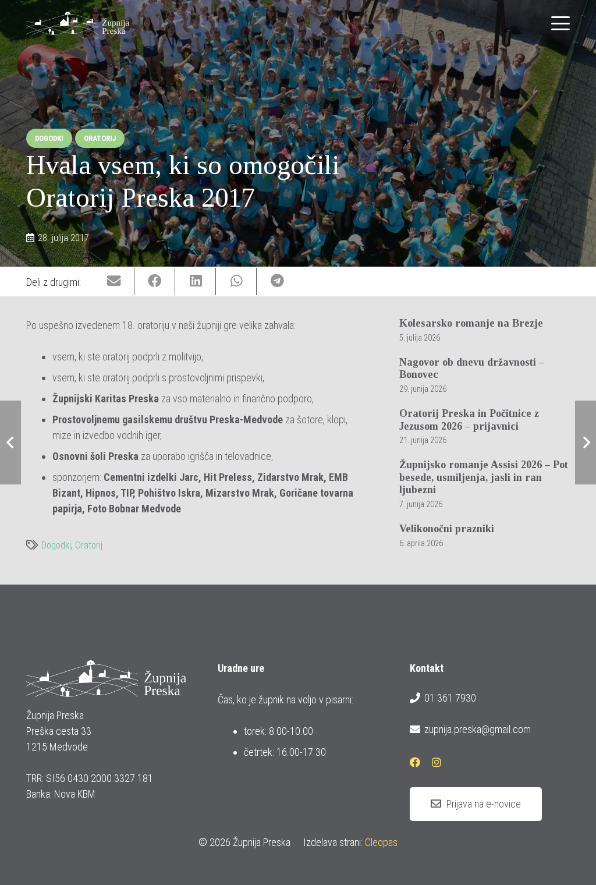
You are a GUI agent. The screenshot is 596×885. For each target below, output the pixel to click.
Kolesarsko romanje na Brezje (471, 323)
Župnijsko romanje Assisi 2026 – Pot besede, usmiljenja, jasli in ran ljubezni (483, 477)
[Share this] (154, 281)
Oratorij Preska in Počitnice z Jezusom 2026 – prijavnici (469, 420)
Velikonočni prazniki (446, 528)
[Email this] (114, 281)
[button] (561, 23)
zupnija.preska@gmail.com (477, 729)
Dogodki (56, 545)
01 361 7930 (450, 698)
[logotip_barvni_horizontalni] (77, 23)
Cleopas (381, 842)
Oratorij (88, 545)
